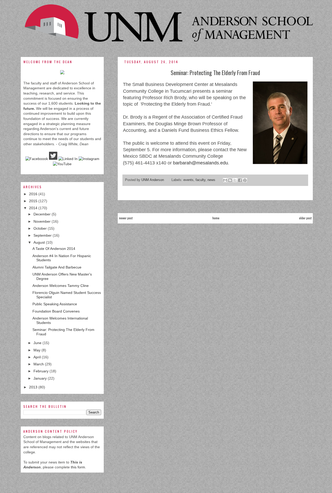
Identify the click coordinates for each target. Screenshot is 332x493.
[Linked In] (68, 159)
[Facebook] (36, 159)
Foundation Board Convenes (56, 311)
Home (215, 218)
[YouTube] (62, 164)
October (40, 228)
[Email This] (225, 180)
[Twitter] (53, 159)
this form (78, 467)
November (42, 221)
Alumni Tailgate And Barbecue (56, 267)
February (41, 371)
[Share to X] (235, 180)
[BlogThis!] (230, 180)
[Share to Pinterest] (244, 180)
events (188, 180)
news (211, 180)
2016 (33, 194)
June (38, 343)
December (42, 214)
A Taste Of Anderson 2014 (53, 249)
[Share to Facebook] (240, 180)
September (43, 235)
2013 (33, 387)
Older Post (305, 218)
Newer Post (126, 218)
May (37, 350)
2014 (33, 208)
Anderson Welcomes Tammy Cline (60, 286)
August (39, 242)
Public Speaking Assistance (54, 304)
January (40, 378)
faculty (200, 180)
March (39, 364)
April (37, 357)
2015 (33, 201)
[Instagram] (89, 159)
